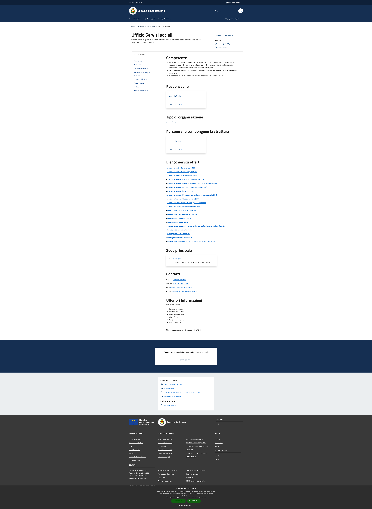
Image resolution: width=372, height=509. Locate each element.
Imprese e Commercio (165, 450)
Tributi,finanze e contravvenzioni (197, 446)
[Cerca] (240, 10)
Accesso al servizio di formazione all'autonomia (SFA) (187, 187)
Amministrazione (143, 26)
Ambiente (189, 450)
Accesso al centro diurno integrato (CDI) (182, 171)
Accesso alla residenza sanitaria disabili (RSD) (184, 206)
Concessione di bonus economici (179, 218)
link (205, 497)
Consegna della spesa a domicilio (179, 237)
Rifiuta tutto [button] (193, 501)
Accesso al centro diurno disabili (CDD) (181, 168)
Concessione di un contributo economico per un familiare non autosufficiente (196, 226)
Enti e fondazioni (134, 450)
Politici (131, 453)
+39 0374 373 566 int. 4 (181, 284)
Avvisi (217, 446)
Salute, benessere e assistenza (196, 453)
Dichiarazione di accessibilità (195, 481)
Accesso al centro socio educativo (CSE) (182, 175)
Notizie (217, 439)
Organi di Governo (135, 439)
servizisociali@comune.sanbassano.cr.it (184, 291)
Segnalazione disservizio (166, 474)
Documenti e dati (134, 460)
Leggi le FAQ (162, 477)
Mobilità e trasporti (164, 457)
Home (133, 26)
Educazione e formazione (194, 439)
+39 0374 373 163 (179, 280)
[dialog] (186, 497)
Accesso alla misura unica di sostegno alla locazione (186, 202)
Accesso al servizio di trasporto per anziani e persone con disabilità (192, 195)
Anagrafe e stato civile (165, 439)
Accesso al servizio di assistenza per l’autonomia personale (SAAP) (192, 183)
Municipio (177, 258)
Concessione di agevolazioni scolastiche (182, 214)
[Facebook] (223, 10)
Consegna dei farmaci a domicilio (179, 230)
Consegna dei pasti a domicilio (178, 233)
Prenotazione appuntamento (167, 470)
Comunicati (219, 443)
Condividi (218, 35)
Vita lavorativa (162, 446)
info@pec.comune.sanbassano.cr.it (181, 287)
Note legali (189, 477)
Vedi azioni (228, 35)
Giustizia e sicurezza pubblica (196, 443)
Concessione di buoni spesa (177, 222)
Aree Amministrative (136, 443)
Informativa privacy (192, 474)
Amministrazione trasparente (196, 470)
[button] (186, 505)
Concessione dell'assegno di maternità (181, 210)
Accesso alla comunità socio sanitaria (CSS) (183, 199)
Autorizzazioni (191, 456)
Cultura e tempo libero (165, 443)
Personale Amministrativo (137, 457)
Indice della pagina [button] (139, 55)
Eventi (217, 459)
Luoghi (217, 456)
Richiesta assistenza (164, 481)
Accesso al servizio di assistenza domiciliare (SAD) (185, 179)
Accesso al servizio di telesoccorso (180, 191)
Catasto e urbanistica (165, 453)
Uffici (153, 26)
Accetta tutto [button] (178, 501)
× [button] (370, 487)
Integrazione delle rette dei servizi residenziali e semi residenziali (191, 241)
